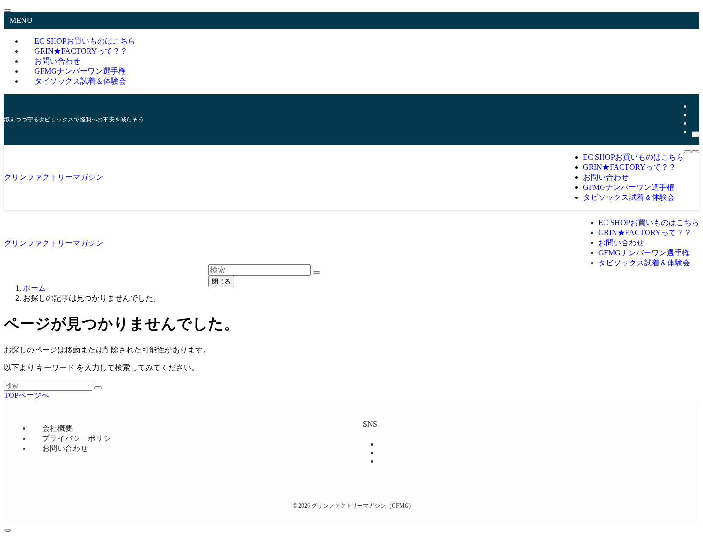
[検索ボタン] (695, 151)
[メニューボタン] (688, 151)
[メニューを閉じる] (7, 10)
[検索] (695, 134)
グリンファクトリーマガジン (53, 177)
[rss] (694, 123)
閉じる (221, 281)
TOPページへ (26, 395)
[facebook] (694, 106)
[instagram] (694, 114)
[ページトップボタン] (7, 530)
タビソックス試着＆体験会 (80, 81)
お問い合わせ (65, 448)
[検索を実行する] (98, 387)
